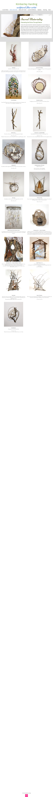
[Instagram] (26, 795)
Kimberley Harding (26, 4)
